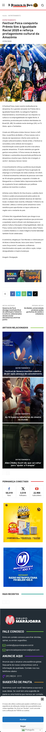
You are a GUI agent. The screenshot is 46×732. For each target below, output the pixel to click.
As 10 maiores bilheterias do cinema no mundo (23, 418)
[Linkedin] (29, 293)
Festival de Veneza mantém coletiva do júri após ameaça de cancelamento (23, 372)
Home (4, 16)
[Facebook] (12, 293)
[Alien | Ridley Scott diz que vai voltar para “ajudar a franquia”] (23, 446)
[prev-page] (4, 473)
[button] (42, 699)
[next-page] (7, 473)
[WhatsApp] (23, 293)
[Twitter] (18, 293)
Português (29, 730)
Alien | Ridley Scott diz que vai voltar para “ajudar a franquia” (23, 464)
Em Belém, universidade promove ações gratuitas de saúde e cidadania (34, 311)
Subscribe (37, 487)
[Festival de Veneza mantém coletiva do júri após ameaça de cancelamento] (23, 354)
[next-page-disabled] (7, 602)
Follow (23, 487)
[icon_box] (17, 645)
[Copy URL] (35, 293)
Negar (23, 726)
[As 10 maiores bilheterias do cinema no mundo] (23, 400)
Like (9, 487)
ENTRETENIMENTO (14, 16)
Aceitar (23, 719)
